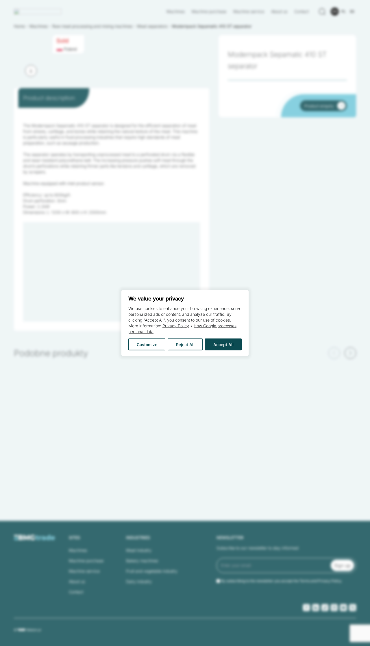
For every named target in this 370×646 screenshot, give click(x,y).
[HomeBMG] (38, 11)
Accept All (223, 344)
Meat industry (138, 550)
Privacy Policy (175, 325)
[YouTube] (343, 607)
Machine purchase (209, 11)
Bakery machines (142, 560)
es (352, 11)
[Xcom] (352, 607)
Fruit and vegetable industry (151, 571)
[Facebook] (306, 607)
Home (19, 26)
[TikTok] (324, 607)
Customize (147, 344)
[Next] (31, 71)
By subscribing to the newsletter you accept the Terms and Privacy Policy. (281, 581)
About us (279, 11)
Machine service (248, 11)
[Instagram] (334, 607)
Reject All (185, 344)
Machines (175, 11)
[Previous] (334, 353)
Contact (301, 11)
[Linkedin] (315, 607)
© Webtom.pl (27, 630)
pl (343, 11)
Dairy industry (139, 581)
